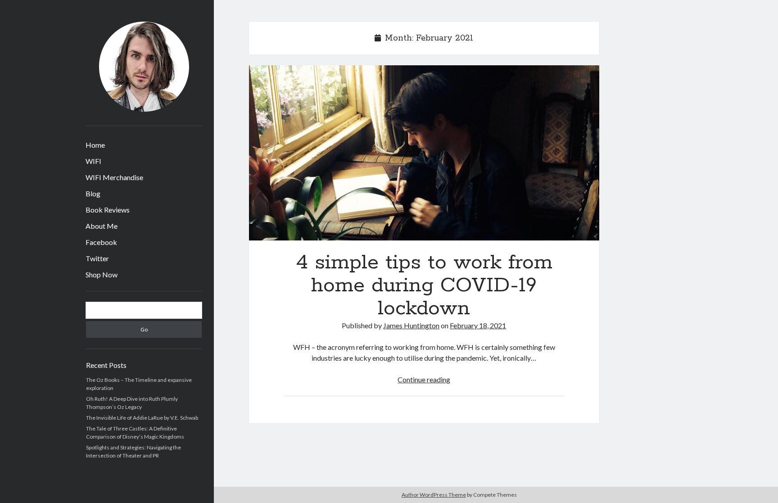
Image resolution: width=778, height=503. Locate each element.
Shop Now (102, 274)
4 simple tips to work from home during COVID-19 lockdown (424, 152)
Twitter (97, 258)
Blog (93, 193)
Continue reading (424, 379)
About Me (102, 226)
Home (95, 144)
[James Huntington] (144, 108)
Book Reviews (108, 209)
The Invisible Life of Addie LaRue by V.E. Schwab (142, 417)
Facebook (101, 242)
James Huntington (411, 325)
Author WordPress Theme (434, 494)
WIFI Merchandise (114, 177)
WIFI (93, 161)
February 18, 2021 (478, 325)
